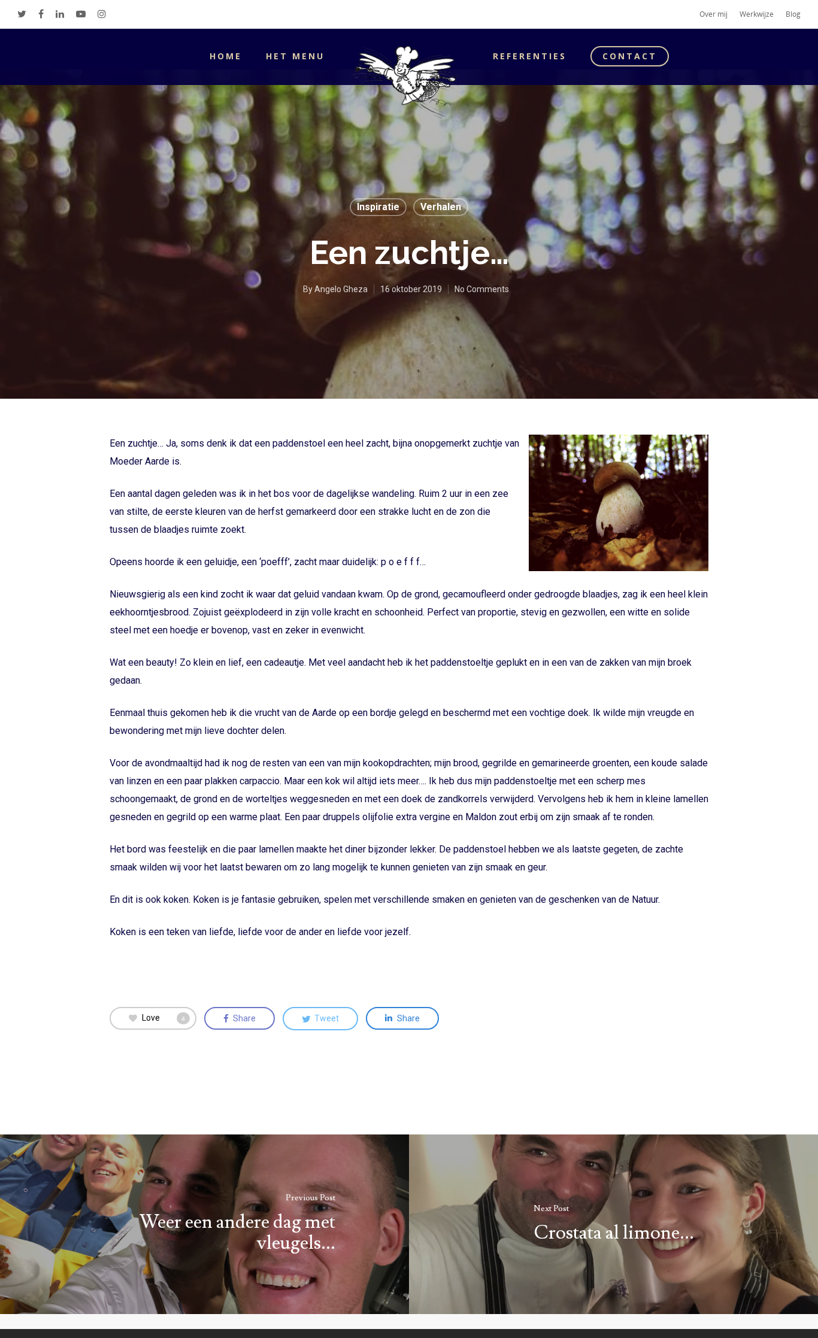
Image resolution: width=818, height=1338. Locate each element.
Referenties (529, 56)
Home (226, 56)
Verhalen (440, 207)
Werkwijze (757, 14)
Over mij (713, 14)
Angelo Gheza (341, 289)
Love (163, 1018)
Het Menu (295, 56)
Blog (793, 14)
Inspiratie (378, 207)
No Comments (482, 289)
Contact (629, 56)
